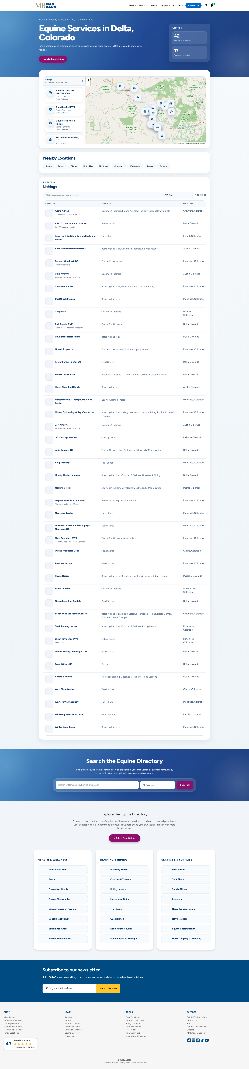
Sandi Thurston (63, 588)
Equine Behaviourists (159, 210)
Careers (190, 1030)
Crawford (118, 166)
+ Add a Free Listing (53, 59)
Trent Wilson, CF (63, 664)
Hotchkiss (88, 166)
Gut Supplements (12, 1023)
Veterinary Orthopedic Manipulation (142, 450)
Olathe (74, 166)
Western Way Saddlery (66, 702)
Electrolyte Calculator (136, 1036)
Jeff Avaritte (62, 425)
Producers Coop (63, 563)
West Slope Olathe (64, 689)
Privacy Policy (125, 1063)
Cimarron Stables (64, 286)
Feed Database (133, 1017)
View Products (10, 1017)
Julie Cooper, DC (64, 450)
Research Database (73, 1030)
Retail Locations (11, 1033)
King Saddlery (62, 462)
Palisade (163, 166)
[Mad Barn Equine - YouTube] (206, 1041)
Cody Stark (61, 311)
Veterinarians (108, 223)
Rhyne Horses (62, 576)
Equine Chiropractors (112, 261)
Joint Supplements (13, 1026)
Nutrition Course (72, 1023)
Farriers (105, 664)
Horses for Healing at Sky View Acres (74, 412)
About (142, 5)
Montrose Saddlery (65, 513)
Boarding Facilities (110, 248)
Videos (68, 1020)
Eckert (61, 166)
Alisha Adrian (62, 210)
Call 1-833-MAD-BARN (197, 1017)
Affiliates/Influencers (196, 1033)
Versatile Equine (63, 676)
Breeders (106, 374)
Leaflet (182, 143)
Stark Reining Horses (66, 626)
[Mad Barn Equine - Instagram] (193, 1041)
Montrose (103, 166)
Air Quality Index (133, 1033)
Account (177, 5)
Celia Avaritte (62, 273)
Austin (49, 166)
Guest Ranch (128, 286)
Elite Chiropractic (64, 349)
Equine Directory (72, 1033)
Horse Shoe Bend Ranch (67, 387)
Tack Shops (107, 236)
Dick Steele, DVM (64, 324)
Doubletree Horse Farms (67, 336)
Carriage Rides (108, 437)
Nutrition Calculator (135, 1020)
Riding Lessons (149, 248)
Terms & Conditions (139, 1063)
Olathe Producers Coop (67, 550)
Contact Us (192, 1020)
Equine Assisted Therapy (135, 210)
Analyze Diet (193, 5)
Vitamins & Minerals (13, 1020)
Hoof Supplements (13, 1030)
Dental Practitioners (111, 324)
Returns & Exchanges (196, 1026)
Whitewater (135, 166)
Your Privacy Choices (110, 1063)
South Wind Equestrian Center (71, 613)
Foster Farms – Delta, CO (68, 362)
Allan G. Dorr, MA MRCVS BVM (71, 223)
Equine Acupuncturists (136, 349)
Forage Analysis (133, 1023)
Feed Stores (107, 362)
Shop (131, 5)
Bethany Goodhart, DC (66, 261)
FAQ (189, 1023)
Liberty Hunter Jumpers (67, 475)
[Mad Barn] (45, 5)
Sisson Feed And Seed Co (68, 601)
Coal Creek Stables (65, 299)
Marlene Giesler (63, 487)
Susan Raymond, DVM (66, 639)
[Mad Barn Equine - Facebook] (189, 1041)
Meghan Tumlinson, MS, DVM (70, 500)
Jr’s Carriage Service (66, 437)
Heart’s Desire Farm (65, 374)
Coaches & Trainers (111, 210)
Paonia (150, 166)
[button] (64, 94)
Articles (68, 1017)
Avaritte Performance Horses (70, 248)
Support (164, 5)
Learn (152, 5)
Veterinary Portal (72, 1026)
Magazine (69, 1036)
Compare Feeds (133, 1026)
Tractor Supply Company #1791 (71, 651)
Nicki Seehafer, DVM (66, 538)
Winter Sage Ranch (65, 727)
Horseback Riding (145, 286)
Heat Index (131, 1030)
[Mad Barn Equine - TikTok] (201, 1041)
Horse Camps (164, 613)
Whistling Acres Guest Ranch (70, 714)
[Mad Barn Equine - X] (197, 1041)
